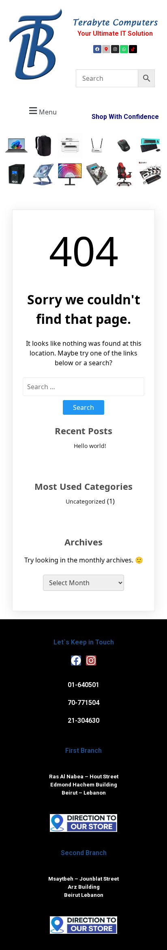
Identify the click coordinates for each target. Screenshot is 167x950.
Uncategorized (85, 501)
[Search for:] (83, 386)
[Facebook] (97, 49)
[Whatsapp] (124, 49)
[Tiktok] (133, 49)
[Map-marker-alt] (106, 49)
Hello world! (90, 446)
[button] (41, 110)
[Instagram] (115, 49)
